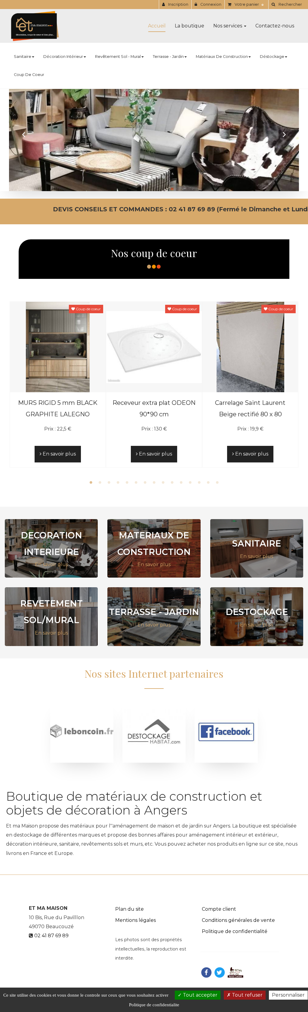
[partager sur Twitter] (220, 972)
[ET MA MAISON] (35, 26)
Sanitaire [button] (22, 56)
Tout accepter (199, 995)
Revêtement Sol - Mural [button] (118, 56)
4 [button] (118, 482)
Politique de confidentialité (234, 931)
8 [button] (154, 482)
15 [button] (217, 482)
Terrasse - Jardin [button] (168, 56)
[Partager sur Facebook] (206, 972)
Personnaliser (288, 995)
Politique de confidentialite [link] (154, 1004)
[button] (23, 134)
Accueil (157, 26)
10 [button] (172, 482)
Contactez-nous (274, 26)
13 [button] (199, 482)
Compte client (219, 909)
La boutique (189, 26)
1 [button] (91, 482)
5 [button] (127, 482)
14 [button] (208, 482)
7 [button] (145, 482)
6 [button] (136, 482)
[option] (58, 384)
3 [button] (109, 482)
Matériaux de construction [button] (222, 56)
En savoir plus (59, 454)
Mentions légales (135, 920)
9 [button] (163, 482)
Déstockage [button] (272, 56)
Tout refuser (247, 995)
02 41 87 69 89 (51, 935)
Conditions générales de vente (238, 920)
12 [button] (190, 482)
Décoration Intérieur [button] (63, 56)
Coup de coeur (29, 74)
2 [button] (100, 482)
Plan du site (129, 909)
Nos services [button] (228, 26)
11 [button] (181, 482)
